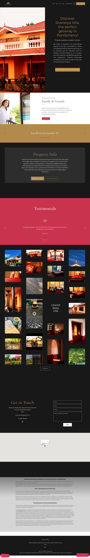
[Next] (84, 133)
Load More (45, 368)
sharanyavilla (45, 539)
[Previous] (5, 133)
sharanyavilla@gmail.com (22, 415)
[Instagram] (74, 3)
